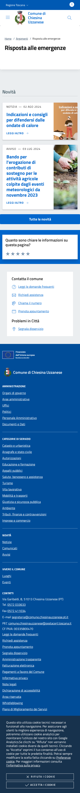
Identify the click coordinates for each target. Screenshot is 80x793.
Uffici (5, 405)
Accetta (43, 785)
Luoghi (6, 576)
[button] (17, 5)
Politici (6, 411)
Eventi (6, 582)
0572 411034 (16, 610)
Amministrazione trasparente (21, 659)
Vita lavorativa (12, 489)
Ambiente (8, 508)
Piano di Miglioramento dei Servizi (24, 709)
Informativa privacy (15, 678)
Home (8, 38)
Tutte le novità (40, 219)
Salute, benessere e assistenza (22, 476)
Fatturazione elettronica (18, 665)
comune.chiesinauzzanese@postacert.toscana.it (39, 623)
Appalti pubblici (12, 470)
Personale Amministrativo (19, 418)
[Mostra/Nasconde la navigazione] (7, 17)
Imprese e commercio (16, 520)
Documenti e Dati (13, 424)
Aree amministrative (16, 399)
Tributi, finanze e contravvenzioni (24, 514)
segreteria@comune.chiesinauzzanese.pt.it (40, 617)
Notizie (7, 542)
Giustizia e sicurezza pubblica (21, 501)
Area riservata (11, 696)
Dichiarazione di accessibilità (21, 690)
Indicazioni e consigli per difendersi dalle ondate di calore (27, 120)
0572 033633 (16, 604)
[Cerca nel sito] (69, 17)
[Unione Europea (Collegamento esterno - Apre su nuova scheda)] (40, 355)
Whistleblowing (12, 703)
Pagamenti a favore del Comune (23, 671)
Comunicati (9, 548)
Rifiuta (43, 776)
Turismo (7, 483)
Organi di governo (14, 393)
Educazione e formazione (18, 464)
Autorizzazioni (11, 458)
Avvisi (6, 554)
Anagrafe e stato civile (17, 451)
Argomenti (22, 38)
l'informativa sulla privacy (23, 765)
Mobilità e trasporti (15, 495)
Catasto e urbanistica (16, 445)
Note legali (9, 684)
